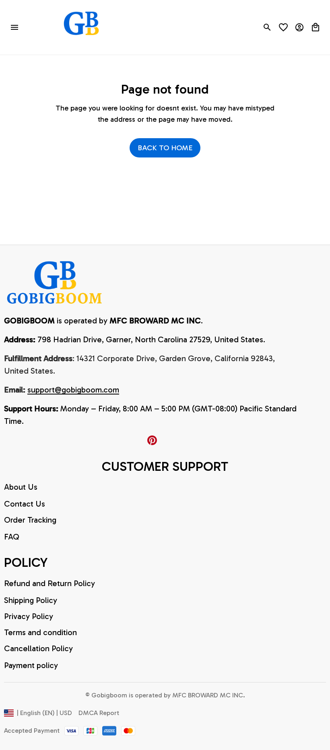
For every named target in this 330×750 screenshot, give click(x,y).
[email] (73, 390)
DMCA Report (98, 713)
